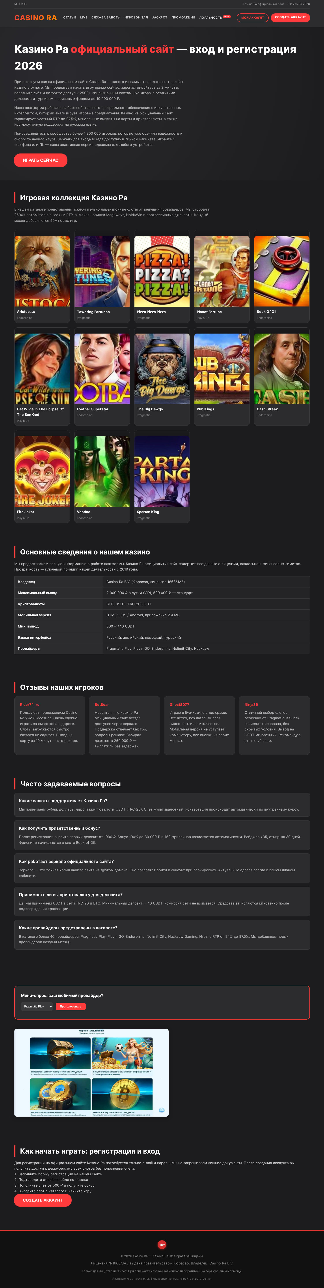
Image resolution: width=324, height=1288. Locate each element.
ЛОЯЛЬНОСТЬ (214, 17)
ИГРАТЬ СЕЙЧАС (40, 160)
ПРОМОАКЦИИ (183, 17)
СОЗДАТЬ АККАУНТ (290, 17)
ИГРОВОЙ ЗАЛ (136, 17)
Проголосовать (71, 1006)
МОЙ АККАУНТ (252, 17)
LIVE (83, 17)
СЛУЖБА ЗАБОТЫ (106, 17)
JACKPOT (160, 17)
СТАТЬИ (69, 17)
